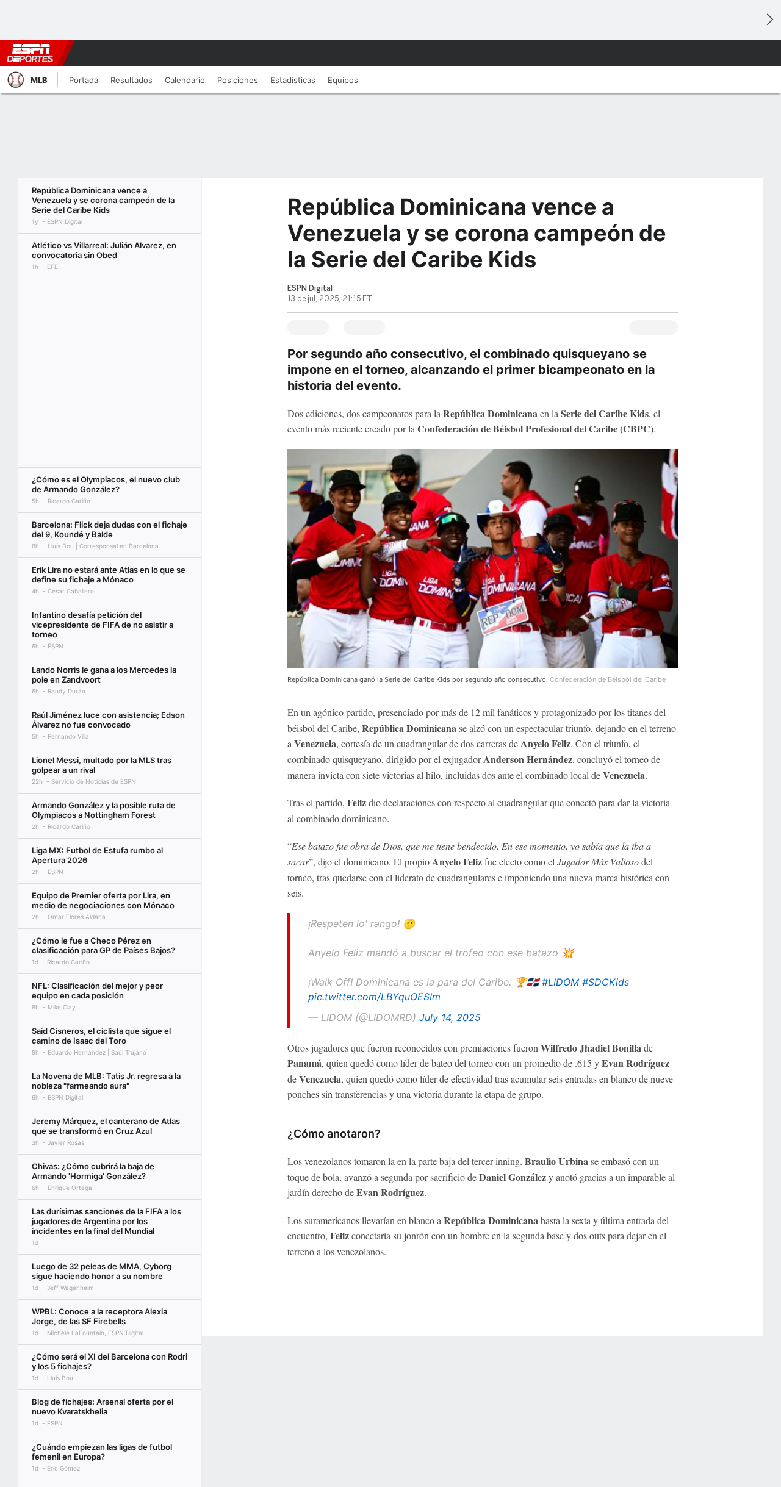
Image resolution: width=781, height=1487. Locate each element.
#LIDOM (560, 982)
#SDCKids (605, 982)
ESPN (30, 53)
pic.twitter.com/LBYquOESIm (374, 997)
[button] (742, 53)
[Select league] (37, 20)
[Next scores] (769, 20)
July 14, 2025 (450, 1017)
